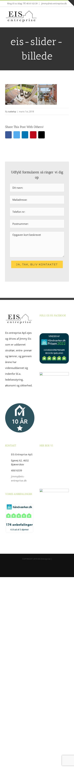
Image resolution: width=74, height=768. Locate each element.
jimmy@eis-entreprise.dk (54, 3)
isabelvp (12, 111)
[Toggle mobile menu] (67, 16)
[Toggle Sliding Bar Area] (71, 3)
